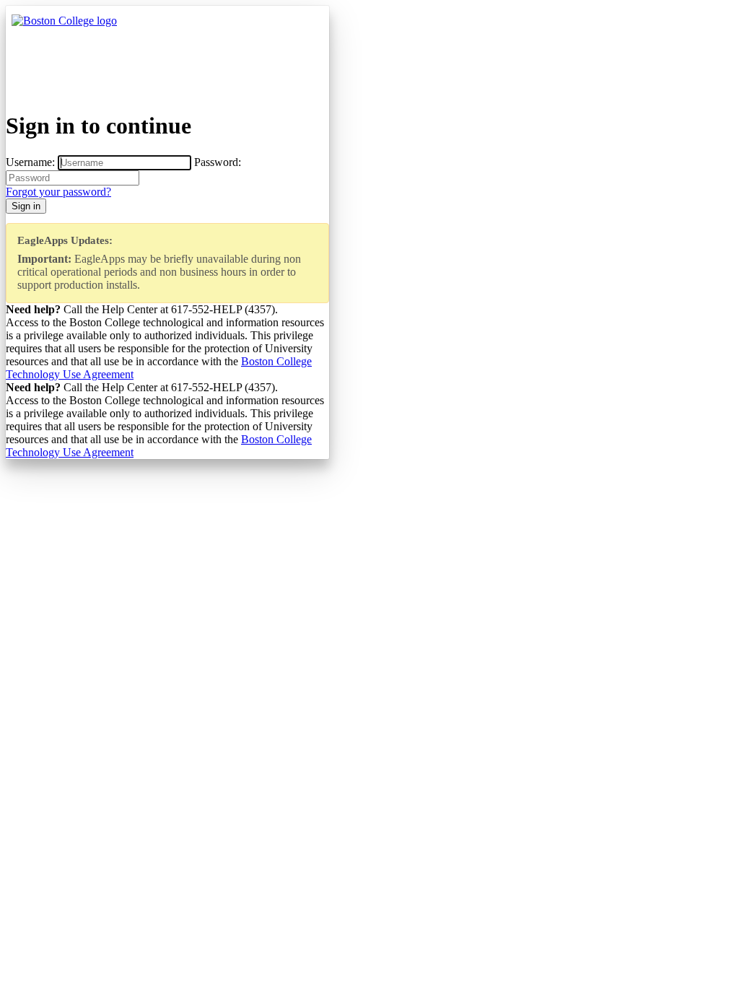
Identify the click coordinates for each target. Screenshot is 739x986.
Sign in (26, 206)
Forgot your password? (58, 192)
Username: (30, 162)
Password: (217, 162)
